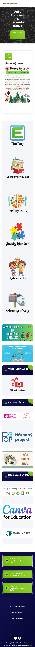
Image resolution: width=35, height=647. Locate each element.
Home (14, 33)
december (17, 35)
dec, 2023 (8, 56)
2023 (20, 33)
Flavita (29, 645)
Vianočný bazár (14, 63)
